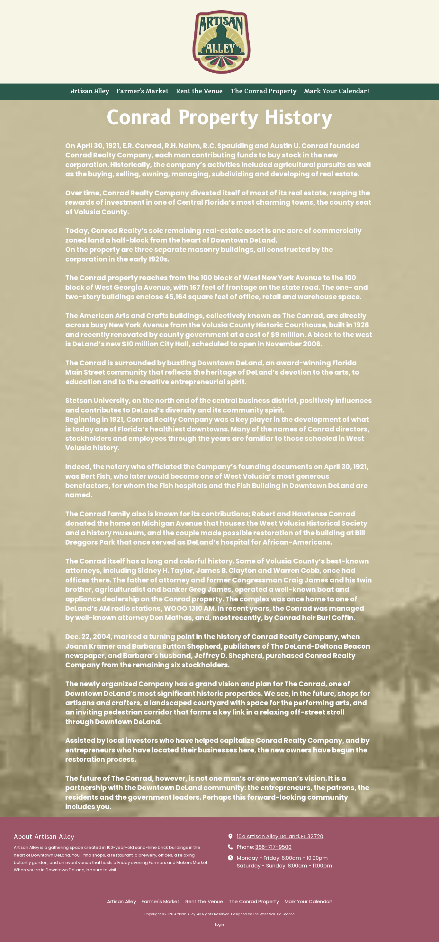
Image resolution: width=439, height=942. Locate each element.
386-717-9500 (273, 847)
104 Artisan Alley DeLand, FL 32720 (280, 836)
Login (219, 924)
